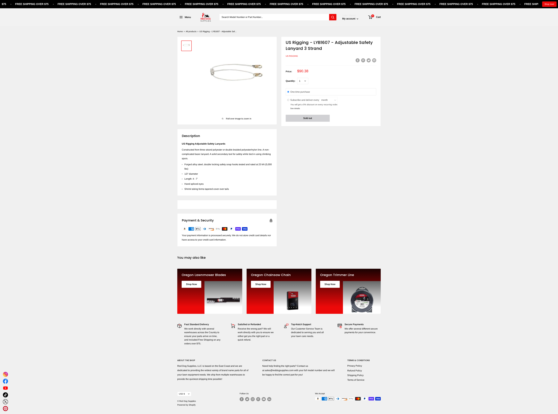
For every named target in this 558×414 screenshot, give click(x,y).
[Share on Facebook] (358, 60)
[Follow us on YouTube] (264, 399)
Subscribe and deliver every (305, 100)
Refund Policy (354, 370)
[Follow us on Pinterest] (258, 399)
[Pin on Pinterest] (363, 60)
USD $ (182, 394)
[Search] (332, 17)
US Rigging (292, 56)
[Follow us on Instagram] (253, 399)
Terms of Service (355, 380)
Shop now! (549, 4)
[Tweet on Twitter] (369, 60)
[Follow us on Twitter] (247, 399)
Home (180, 31)
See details (295, 108)
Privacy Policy (354, 366)
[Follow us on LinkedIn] (269, 399)
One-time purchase (300, 92)
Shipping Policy (355, 375)
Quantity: (290, 81)
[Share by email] (374, 60)
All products (191, 31)
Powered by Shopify (186, 405)
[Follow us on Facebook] (242, 399)
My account (349, 18)
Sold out (307, 118)
